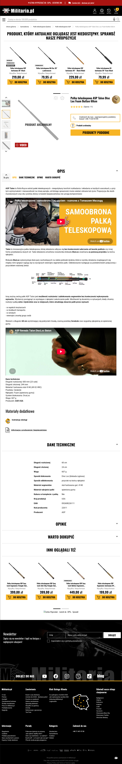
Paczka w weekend (32, 699)
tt (85, 676)
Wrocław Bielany (102, 717)
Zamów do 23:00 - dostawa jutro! (36, 697)
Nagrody (4, 710)
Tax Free (28, 712)
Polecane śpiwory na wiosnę (35, 731)
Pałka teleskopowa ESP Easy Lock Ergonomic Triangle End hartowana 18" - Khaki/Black (16, 584)
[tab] (61, 448)
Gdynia (98, 700)
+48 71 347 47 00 (78, 731)
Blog (100, 676)
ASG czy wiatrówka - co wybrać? (36, 736)
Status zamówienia (31, 701)
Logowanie (53, 701)
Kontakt (4, 699)
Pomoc (4, 697)
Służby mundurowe (8, 703)
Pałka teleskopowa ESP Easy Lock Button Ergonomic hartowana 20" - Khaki (75, 584)
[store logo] (18, 11)
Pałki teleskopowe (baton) (42, 27)
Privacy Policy (51, 763)
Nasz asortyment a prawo (10, 738)
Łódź (98, 707)
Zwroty (27, 708)
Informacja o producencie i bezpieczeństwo (29, 430)
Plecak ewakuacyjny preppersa (35, 740)
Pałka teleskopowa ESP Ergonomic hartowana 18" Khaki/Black (105, 584)
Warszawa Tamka (102, 715)
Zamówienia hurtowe (9, 701)
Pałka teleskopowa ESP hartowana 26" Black (18, 69)
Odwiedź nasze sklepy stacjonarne (105, 691)
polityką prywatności (74, 641)
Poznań (98, 709)
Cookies (4, 734)
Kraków (99, 704)
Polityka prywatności (9, 736)
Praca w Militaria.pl (8, 706)
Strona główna (11, 27)
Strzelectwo (53, 731)
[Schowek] (101, 11)
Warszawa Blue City (103, 713)
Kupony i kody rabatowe (10, 740)
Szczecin (99, 711)
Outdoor (52, 736)
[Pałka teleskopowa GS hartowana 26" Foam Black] (104, 57)
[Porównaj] (56, 98)
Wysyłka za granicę (32, 706)
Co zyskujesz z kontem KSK (58, 695)
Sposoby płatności (31, 703)
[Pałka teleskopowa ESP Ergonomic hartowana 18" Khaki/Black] (105, 572)
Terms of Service (65, 763)
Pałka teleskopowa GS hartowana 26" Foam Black (104, 69)
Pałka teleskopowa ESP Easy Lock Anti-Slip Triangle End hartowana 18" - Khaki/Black (46, 584)
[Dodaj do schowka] (62, 98)
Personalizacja (39, 65)
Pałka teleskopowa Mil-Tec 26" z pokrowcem (46, 69)
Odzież (51, 738)
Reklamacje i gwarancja (33, 710)
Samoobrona (24, 27)
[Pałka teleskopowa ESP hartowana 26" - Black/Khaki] (75, 57)
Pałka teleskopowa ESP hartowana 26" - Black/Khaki (75, 69)
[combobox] (63, 19)
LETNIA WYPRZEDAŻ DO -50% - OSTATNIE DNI (46, 2)
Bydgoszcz (100, 698)
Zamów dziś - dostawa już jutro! (83, 3)
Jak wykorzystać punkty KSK (59, 697)
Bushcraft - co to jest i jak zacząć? (36, 738)
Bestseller (9, 60)
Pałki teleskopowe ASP (63, 27)
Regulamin (5, 731)
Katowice (99, 702)
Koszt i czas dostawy (32, 695)
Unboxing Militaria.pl (56, 699)
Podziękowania (7, 708)
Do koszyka (21, 82)
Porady (28, 725)
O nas (4, 695)
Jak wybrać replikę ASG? (33, 734)
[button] (6, 97)
